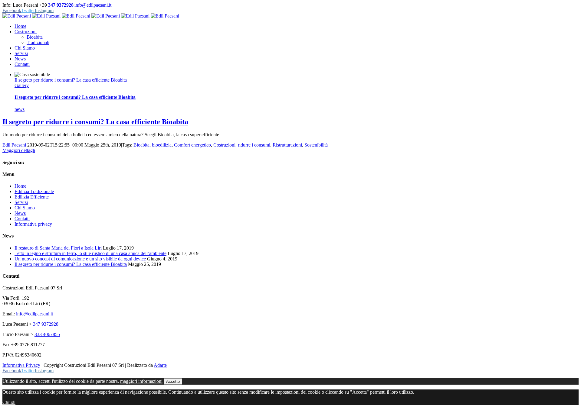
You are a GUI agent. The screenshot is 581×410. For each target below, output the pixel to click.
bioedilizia (162, 144)
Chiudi (8, 402)
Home (20, 186)
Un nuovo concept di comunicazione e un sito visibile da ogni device (80, 258)
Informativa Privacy (21, 365)
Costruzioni (224, 144)
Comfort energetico (192, 144)
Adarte (160, 365)
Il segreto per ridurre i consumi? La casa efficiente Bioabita (71, 79)
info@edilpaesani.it (92, 5)
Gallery (22, 85)
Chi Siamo (25, 207)
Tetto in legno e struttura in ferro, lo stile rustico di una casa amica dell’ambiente (90, 253)
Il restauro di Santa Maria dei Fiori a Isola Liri (58, 247)
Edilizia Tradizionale (34, 191)
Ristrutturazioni (287, 144)
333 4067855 (47, 334)
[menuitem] (297, 26)
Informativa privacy (33, 224)
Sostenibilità (316, 144)
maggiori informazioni (141, 381)
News (20, 213)
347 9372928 (61, 5)
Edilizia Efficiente (32, 196)
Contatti (22, 218)
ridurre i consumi (254, 144)
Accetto (173, 381)
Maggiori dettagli (18, 150)
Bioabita (141, 144)
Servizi (21, 202)
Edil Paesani (14, 144)
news (20, 109)
